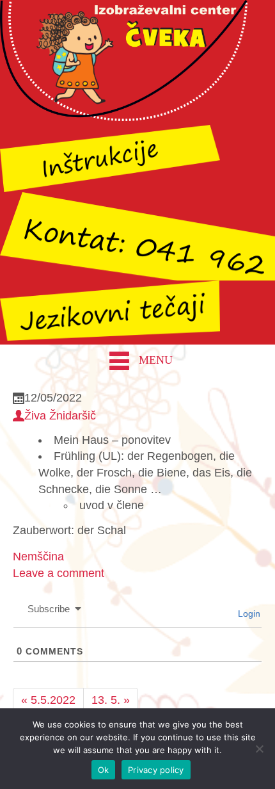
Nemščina (38, 556)
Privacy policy (156, 770)
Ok (103, 770)
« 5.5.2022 (48, 700)
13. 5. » (110, 700)
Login (247, 613)
